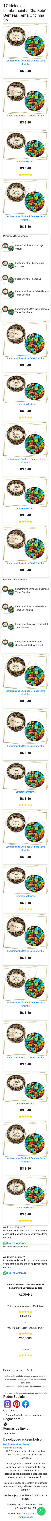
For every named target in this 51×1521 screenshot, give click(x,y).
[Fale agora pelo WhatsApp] (41, 1511)
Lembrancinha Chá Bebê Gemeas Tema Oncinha (25, 62)
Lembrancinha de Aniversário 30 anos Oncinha (31, 626)
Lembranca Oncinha (25, 161)
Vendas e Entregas (12, 1447)
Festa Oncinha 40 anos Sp (28, 278)
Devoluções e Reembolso (16, 1444)
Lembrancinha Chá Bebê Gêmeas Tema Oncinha (32, 293)
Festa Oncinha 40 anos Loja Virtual (29, 247)
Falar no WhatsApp (16, 1243)
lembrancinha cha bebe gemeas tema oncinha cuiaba (25, 1393)
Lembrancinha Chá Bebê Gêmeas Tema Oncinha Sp (32, 311)
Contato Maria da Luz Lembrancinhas (24, 1415)
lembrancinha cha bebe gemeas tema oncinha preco (25, 1376)
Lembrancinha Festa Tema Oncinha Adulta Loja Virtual (29, 643)
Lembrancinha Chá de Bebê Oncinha (25, 115)
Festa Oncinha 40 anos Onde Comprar (29, 265)
